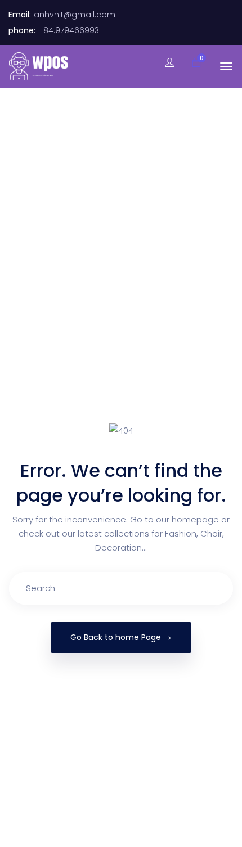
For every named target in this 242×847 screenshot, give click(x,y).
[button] (191, 63)
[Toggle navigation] (226, 66)
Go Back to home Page (115, 637)
